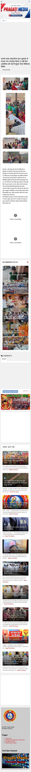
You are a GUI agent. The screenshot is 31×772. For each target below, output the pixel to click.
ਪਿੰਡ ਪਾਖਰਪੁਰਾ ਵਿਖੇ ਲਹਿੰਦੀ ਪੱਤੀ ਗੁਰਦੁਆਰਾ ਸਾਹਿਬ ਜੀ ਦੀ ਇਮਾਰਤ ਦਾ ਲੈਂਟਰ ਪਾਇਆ (15, 571)
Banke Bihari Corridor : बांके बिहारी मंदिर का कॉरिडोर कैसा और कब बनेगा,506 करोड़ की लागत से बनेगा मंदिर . (15, 394)
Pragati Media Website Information (15, 740)
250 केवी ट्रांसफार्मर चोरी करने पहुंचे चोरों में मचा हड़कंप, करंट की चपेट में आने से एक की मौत (15, 483)
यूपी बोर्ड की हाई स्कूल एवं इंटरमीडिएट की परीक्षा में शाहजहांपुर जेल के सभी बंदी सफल (15, 595)
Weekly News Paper (11, 743)
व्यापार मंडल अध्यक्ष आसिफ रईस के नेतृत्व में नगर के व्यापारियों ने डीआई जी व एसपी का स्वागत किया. (15, 317)
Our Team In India (10, 741)
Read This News (16, 405)
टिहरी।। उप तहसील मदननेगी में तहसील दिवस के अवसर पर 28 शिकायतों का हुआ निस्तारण (15, 505)
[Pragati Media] (15, 17)
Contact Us (8, 738)
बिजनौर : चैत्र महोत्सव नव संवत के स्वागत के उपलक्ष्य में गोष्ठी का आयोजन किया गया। (14, 331)
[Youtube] (1, 1)
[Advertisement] (15, 40)
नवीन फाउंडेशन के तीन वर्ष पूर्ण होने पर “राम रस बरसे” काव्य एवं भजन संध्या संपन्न (15, 461)
